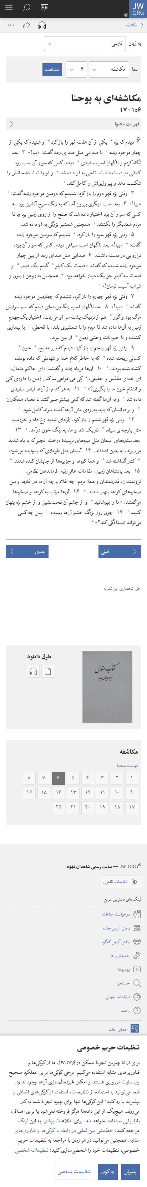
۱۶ (75, 492)
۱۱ (77, 389)
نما (135, 69)
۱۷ (119, 512)
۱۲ (131, 420)
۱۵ (136, 471)
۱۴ (88, 451)
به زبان (135, 43)
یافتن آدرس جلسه (122, 928)
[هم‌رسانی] (26, 25)
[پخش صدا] (42, 25)
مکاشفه (132, 25)
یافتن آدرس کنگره (121, 942)
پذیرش (131, 1171)
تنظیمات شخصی (32, 1150)
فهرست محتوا (127, 765)
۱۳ (17, 430)
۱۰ (99, 368)
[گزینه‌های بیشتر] (10, 25)
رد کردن (108, 1171)
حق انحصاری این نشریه (122, 588)
